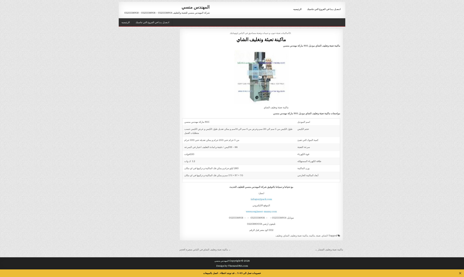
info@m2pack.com (261, 199)
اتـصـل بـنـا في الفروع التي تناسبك (324, 9)
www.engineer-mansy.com (261, 211)
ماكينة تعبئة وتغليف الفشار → (329, 249)
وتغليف (279, 235)
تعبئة (318, 235)
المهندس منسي (196, 7)
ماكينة (312, 235)
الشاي (325, 235)
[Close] (460, 273)
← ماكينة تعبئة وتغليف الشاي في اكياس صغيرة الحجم (205, 249)
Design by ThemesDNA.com (232, 266)
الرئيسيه (297, 9)
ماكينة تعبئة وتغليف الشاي (261, 39)
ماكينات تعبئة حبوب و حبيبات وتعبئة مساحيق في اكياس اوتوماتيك (259, 32)
